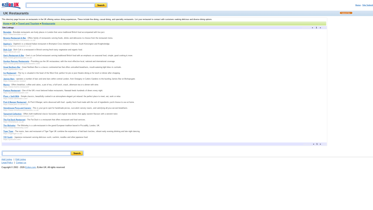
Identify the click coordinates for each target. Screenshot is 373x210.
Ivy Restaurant (9, 73)
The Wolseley (9, 125)
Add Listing (6, 159)
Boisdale (7, 32)
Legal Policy (7, 162)
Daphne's (7, 44)
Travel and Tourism (28, 23)
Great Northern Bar (11, 67)
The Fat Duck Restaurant (14, 120)
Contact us (21, 162)
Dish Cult (7, 50)
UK (14, 23)
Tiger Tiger (8, 131)
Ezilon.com (30, 167)
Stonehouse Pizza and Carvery (17, 108)
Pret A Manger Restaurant (14, 102)
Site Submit (367, 5)
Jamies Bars (8, 79)
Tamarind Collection (12, 114)
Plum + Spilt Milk (11, 96)
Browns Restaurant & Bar (14, 38)
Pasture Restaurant (11, 90)
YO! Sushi (8, 137)
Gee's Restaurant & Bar (13, 55)
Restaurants (48, 23)
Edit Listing (20, 159)
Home (358, 5)
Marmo (6, 85)
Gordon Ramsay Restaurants (16, 61)
